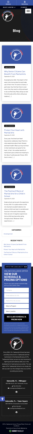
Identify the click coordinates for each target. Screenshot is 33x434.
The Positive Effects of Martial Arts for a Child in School (14, 193)
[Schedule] (8, 3)
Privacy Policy (20, 424)
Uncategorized (9, 67)
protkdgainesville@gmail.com (17, 388)
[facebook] (16, 392)
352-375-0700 (17, 386)
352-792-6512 (17, 406)
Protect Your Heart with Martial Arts (14, 249)
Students (24, 7)
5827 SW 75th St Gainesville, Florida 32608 (16, 403)
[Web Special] (24, 3)
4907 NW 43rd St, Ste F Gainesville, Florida (16, 383)
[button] (2, 399)
